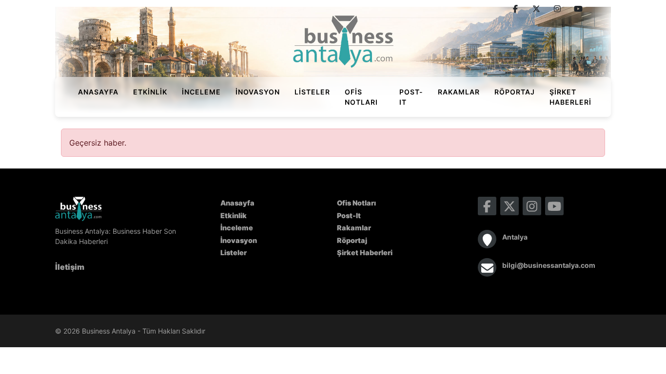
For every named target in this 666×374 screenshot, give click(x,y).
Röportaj (514, 92)
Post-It (411, 97)
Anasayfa (98, 92)
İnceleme (201, 92)
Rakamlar (459, 92)
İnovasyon (257, 92)
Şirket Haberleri (570, 97)
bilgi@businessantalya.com (548, 265)
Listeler (312, 92)
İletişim (69, 267)
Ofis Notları (361, 97)
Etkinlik (150, 92)
